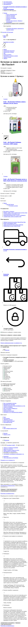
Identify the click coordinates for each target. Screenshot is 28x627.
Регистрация (6, 418)
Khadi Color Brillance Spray (9, 223)
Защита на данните (8, 448)
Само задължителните (12, 489)
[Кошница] (15, 46)
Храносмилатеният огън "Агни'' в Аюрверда (14, 215)
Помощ (5, 13)
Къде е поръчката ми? (11, 14)
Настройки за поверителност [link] (10, 452)
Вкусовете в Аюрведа (8, 211)
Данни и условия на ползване (10, 447)
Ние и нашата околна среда (10, 428)
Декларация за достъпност (9, 451)
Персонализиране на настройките (8, 491)
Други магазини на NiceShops (10, 457)
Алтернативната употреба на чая (11, 214)
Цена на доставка (10, 17)
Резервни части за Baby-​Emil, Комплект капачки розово (15, 179)
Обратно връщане (10, 15)
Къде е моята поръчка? (9, 421)
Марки (5, 203)
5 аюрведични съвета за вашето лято (12, 216)
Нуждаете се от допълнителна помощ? (12, 412)
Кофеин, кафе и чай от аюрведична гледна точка (15, 212)
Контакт (8, 19)
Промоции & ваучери (8, 411)
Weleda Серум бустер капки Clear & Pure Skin (14, 222)
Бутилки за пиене (13, 205)
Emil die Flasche (10, 204)
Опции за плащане (8, 407)
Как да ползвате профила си (10, 408)
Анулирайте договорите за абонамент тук (13, 454)
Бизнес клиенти (7, 409)
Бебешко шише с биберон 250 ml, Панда (14, 102)
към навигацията (7, 1)
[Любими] (4, 44)
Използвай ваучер (7, 422)
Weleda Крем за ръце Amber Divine (11, 226)
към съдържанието (8, 3)
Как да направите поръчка (9, 403)
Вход (4, 37)
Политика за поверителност (7, 493)
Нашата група (6, 434)
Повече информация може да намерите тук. (11, 342)
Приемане (3, 489)
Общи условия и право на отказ (11, 450)
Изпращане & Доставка (9, 404)
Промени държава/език (13, 442)
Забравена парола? (8, 419)
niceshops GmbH (11, 445)
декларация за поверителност (8, 485)
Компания (5, 456)
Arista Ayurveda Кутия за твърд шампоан (13, 224)
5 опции (5, 99)
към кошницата (7, 4)
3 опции (5, 176)
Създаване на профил (8, 42)
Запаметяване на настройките (7, 622)
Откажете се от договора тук (8, 460)
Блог (4, 427)
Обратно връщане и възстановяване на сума (14, 405)
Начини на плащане (11, 18)
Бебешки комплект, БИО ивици (12, 143)
